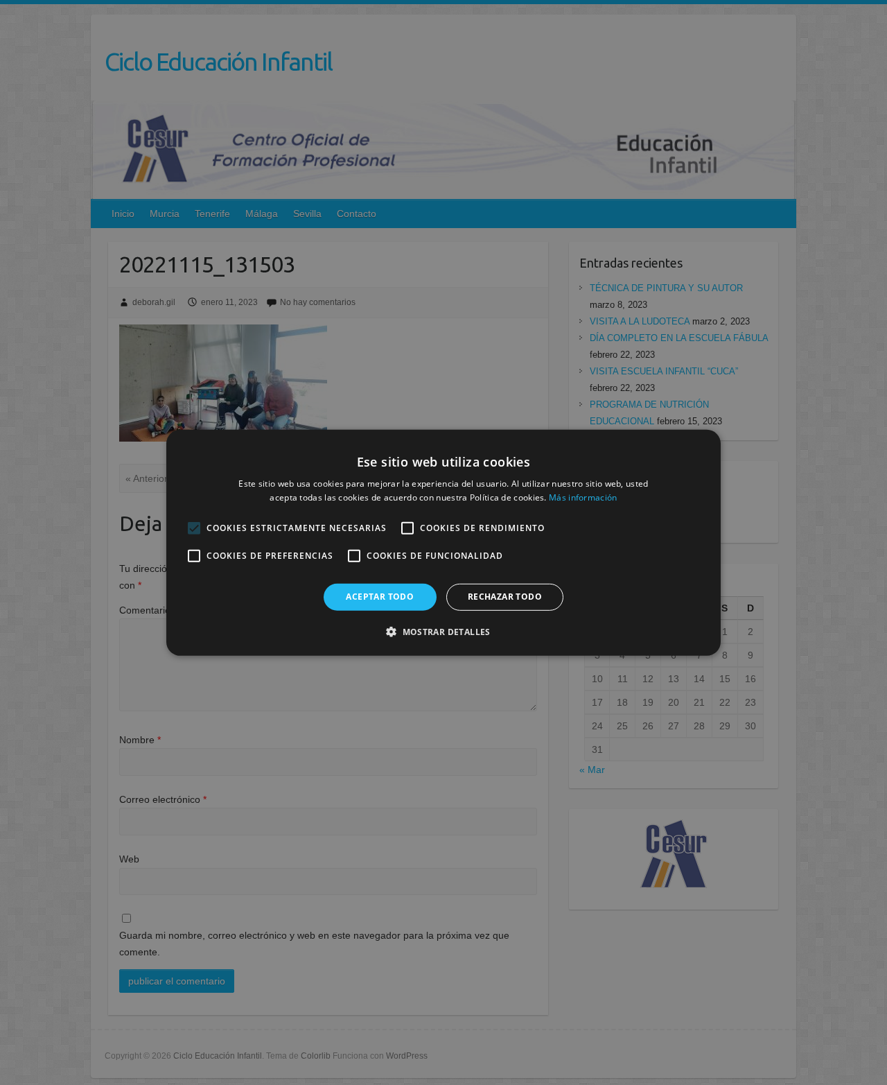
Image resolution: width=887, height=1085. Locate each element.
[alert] (443, 542)
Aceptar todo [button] (380, 596)
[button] (443, 632)
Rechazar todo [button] (505, 596)
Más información (583, 497)
